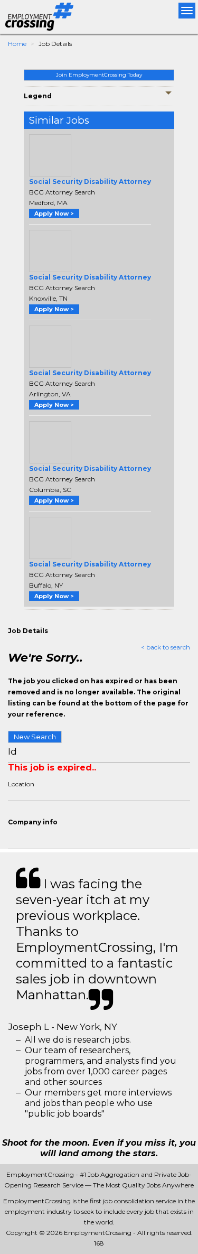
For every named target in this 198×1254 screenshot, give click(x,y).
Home (17, 44)
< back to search (165, 647)
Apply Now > (54, 213)
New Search (35, 736)
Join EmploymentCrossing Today (99, 74)
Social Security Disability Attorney (90, 181)
